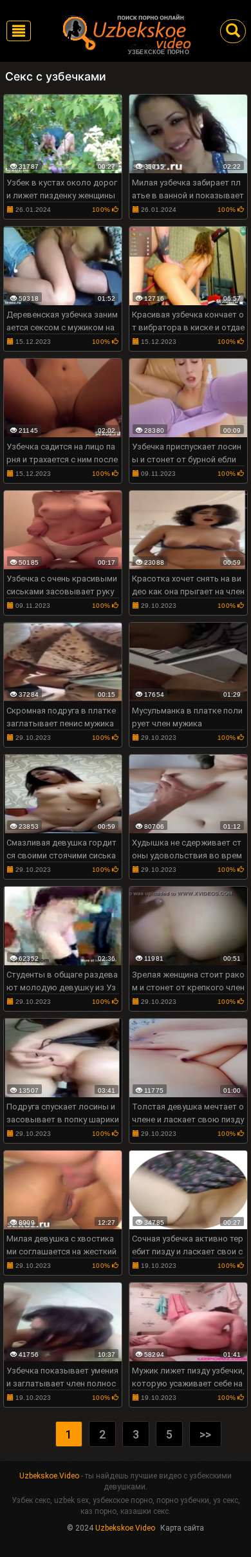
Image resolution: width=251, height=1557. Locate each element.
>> (205, 1434)
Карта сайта (182, 1528)
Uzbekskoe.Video (49, 1475)
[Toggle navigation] (18, 31)
